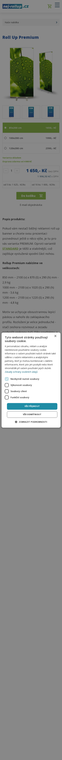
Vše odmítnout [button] (32, 414)
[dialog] (31, 380)
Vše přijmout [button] (32, 406)
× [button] (55, 336)
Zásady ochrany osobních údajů (21, 371)
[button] (31, 422)
